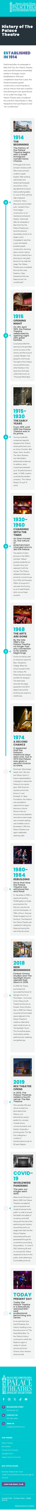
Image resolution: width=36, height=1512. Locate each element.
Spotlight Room (7, 1454)
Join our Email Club (13, 1484)
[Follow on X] (14, 1399)
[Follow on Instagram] (9, 1399)
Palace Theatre (7, 1443)
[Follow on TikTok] (20, 1399)
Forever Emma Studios (10, 1450)
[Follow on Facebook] (3, 1399)
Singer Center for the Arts (11, 1457)
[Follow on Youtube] (26, 1399)
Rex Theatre (6, 1446)
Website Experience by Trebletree (24, 1506)
